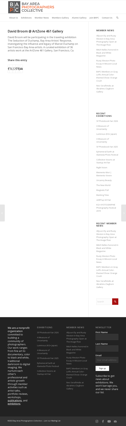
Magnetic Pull (102, 190)
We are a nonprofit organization (19, 329)
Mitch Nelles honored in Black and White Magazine (107, 52)
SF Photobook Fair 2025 (107, 146)
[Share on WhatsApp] (14, 69)
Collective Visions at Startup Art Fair (105, 161)
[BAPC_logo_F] (31, 7)
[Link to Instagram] (97, 421)
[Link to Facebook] (103, 421)
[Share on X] (11, 69)
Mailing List (55, 421)
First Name (102, 332)
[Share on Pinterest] (17, 69)
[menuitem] (14, 18)
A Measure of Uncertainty (102, 127)
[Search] (116, 18)
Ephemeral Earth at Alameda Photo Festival (107, 153)
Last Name (102, 343)
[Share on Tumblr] (19, 69)
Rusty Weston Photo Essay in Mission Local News (106, 63)
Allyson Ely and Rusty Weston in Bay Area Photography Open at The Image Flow (106, 40)
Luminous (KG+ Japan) (106, 134)
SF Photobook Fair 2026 (107, 121)
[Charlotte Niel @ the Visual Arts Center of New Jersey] (2, 213)
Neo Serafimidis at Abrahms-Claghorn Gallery (105, 88)
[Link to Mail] (115, 421)
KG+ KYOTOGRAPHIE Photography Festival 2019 (106, 207)
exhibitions (14, 403)
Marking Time (102, 195)
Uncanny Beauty (104, 180)
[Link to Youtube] (109, 421)
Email (99, 355)
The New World (103, 185)
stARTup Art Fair (103, 200)
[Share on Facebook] (8, 69)
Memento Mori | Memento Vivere (104, 174)
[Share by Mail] (21, 69)
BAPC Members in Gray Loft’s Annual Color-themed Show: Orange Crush (107, 76)
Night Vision (101, 167)
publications (15, 400)
